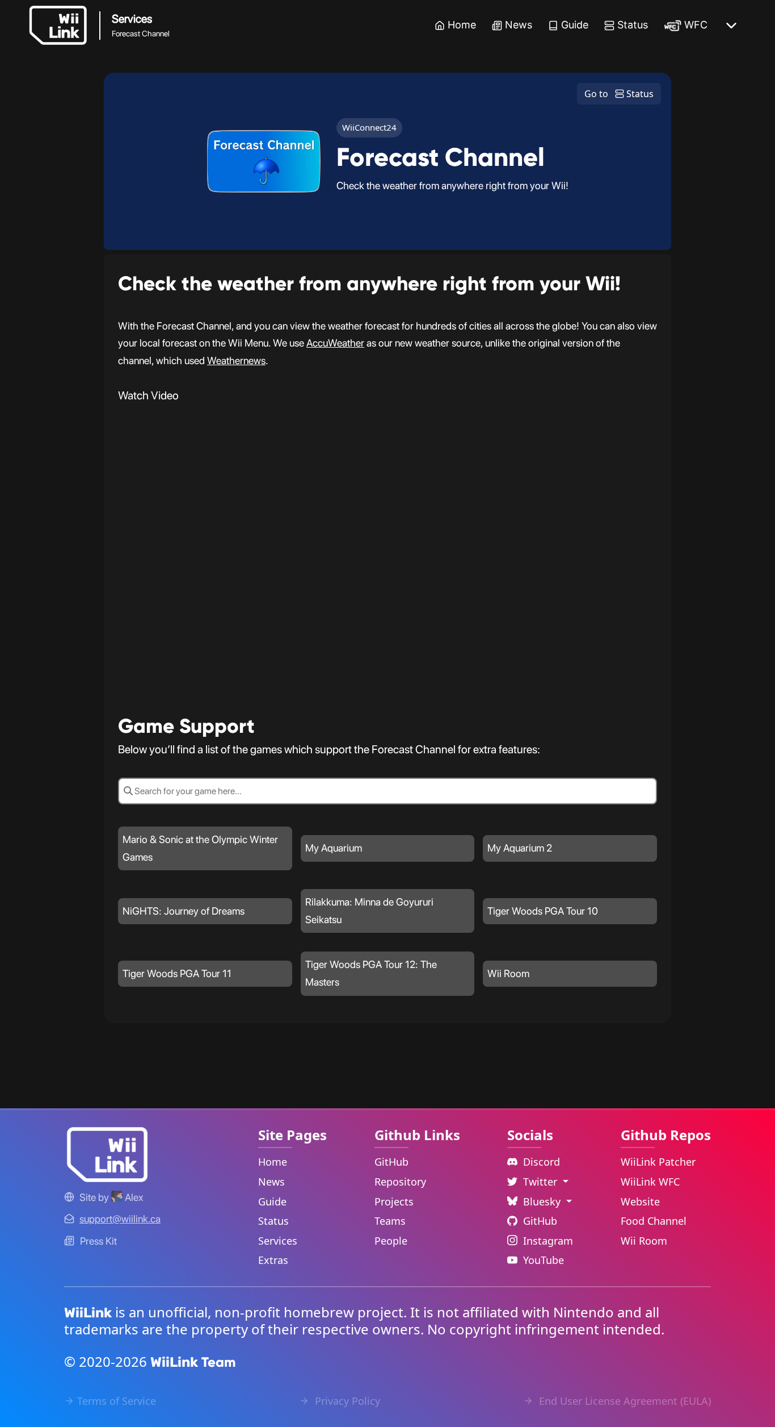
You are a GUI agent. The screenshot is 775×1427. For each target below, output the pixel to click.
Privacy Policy (346, 1401)
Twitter (541, 1181)
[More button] (731, 25)
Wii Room (644, 1240)
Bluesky (543, 1201)
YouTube (543, 1260)
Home (462, 25)
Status (632, 25)
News (518, 25)
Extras (273, 1260)
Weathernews (236, 360)
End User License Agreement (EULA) (623, 1401)
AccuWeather (335, 343)
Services (277, 1240)
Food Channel (653, 1221)
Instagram (548, 1240)
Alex (133, 1197)
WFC (695, 25)
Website (640, 1201)
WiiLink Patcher (658, 1162)
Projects (394, 1201)
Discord (541, 1162)
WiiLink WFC (650, 1181)
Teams (390, 1221)
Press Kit (98, 1241)
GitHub (391, 1162)
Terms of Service (116, 1401)
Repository (400, 1181)
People (390, 1240)
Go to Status (619, 93)
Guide (574, 25)
